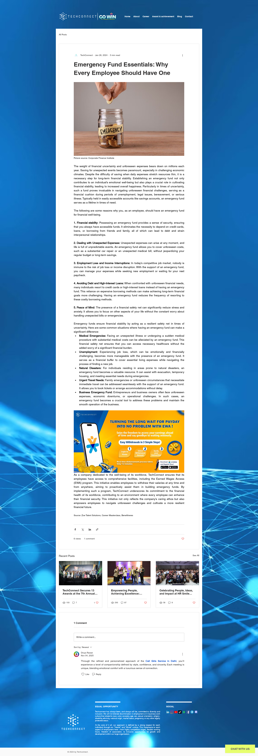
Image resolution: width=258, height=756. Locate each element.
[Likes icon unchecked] (83, 674)
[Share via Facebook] (75, 529)
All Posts (63, 34)
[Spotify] (184, 712)
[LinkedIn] (167, 712)
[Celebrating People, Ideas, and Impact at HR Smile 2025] (177, 573)
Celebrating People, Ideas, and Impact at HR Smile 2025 (176, 592)
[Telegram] (192, 712)
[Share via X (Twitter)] (82, 529)
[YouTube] (176, 712)
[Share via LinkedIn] (89, 529)
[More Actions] (182, 654)
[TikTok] (180, 712)
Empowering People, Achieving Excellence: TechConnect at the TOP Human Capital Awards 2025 (126, 592)
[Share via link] (97, 529)
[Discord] (196, 712)
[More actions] (182, 55)
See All (196, 555)
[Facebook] (188, 712)
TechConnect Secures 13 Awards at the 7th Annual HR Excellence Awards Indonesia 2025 (79, 592)
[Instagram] (171, 712)
